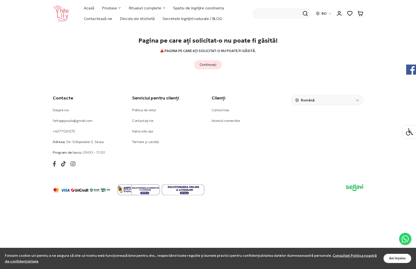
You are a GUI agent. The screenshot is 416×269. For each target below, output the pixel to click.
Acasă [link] (89, 8)
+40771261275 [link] (64, 131)
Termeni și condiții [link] (145, 142)
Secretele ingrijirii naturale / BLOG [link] (192, 18)
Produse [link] (109, 8)
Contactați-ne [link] (142, 120)
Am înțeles (397, 258)
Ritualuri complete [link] (145, 8)
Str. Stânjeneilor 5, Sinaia (85, 142)
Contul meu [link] (220, 110)
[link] (405, 239)
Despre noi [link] (61, 110)
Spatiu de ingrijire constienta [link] (198, 8)
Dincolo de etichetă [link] (137, 18)
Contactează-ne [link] (98, 18)
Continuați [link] (208, 65)
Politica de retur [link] (144, 110)
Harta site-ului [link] (142, 131)
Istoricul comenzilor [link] (226, 120)
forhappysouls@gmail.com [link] (72, 120)
